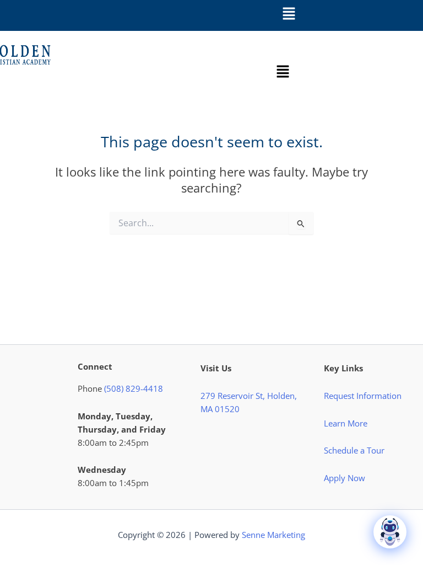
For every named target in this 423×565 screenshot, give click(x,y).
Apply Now (344, 477)
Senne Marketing (273, 534)
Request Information (363, 395)
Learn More (345, 423)
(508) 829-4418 (133, 388)
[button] (289, 13)
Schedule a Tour (354, 450)
